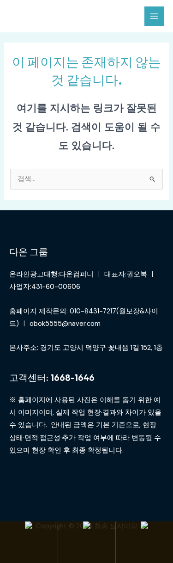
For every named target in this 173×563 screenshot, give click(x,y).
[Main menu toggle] (154, 16)
